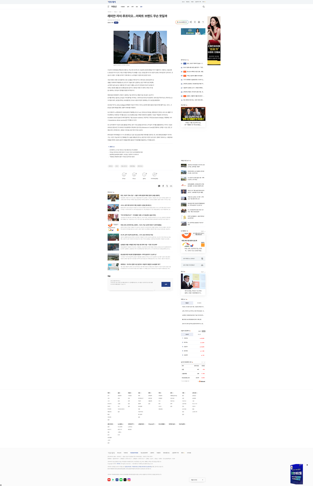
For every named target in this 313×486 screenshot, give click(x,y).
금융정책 (119, 395)
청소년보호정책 (144, 452)
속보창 (192, 1)
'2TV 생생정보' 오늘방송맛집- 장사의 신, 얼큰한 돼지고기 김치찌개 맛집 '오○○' (202, 79)
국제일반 (160, 398)
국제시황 (109, 417)
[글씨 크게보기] (203, 22)
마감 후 (193, 406)
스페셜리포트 (141, 424)
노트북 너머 (194, 411)
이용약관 (126, 452)
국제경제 (160, 395)
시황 (108, 398)
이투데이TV (131, 424)
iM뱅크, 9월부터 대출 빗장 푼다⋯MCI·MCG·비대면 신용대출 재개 (201, 96)
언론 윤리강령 (128, 466)
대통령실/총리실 (173, 395)
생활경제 (150, 401)
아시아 (160, 406)
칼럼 (193, 409)
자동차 (139, 401)
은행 (119, 398)
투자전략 (199, 303)
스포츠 (109, 440)
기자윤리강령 (135, 466)
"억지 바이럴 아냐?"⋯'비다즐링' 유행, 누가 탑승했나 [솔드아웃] (138, 215)
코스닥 (199, 334)
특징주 (187, 303)
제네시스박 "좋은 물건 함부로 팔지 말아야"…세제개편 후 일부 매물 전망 (196, 192)
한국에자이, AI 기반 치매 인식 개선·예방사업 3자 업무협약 (124, 150)
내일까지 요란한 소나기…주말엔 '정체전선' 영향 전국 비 (196, 88)
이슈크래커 (120, 426)
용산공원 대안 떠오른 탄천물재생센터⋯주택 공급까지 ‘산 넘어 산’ (138, 254)
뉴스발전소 (120, 424)
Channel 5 (151, 424)
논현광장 (194, 398)
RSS (203, 1)
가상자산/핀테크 (121, 409)
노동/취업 (184, 403)
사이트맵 (189, 452)
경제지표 (150, 398)
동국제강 (186, 351)
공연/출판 (110, 437)
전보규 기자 (110, 22)
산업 (139, 393)
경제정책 (150, 395)
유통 (139, 409)
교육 (183, 398)
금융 (119, 393)
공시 (108, 395)
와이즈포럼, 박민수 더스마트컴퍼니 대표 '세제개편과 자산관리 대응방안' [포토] (193, 293)
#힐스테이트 (124, 166)
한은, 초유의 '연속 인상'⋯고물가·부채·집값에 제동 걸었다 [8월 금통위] (140, 195)
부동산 (114, 6)
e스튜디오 (130, 426)
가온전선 (186, 338)
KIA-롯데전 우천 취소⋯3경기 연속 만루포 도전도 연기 (196, 100)
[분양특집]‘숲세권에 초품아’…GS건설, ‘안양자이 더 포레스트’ (124, 154)
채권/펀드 (110, 411)
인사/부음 (184, 409)
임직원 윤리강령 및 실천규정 (144, 466)
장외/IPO (110, 403)
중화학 (139, 403)
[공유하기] (191, 22)
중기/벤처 (140, 414)
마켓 (109, 393)
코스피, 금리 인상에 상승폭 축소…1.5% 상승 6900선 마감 (137, 235)
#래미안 (110, 166)
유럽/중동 (161, 409)
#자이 (117, 166)
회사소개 (119, 452)
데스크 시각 (194, 403)
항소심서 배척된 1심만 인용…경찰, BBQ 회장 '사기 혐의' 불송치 (200, 71)
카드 (119, 406)
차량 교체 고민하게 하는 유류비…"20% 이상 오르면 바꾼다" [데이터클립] (141, 225)
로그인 (183, 1)
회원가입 (187, 1)
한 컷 (119, 434)
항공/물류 (140, 406)
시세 (108, 401)
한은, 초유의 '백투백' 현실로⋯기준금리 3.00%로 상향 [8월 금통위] (202, 63)
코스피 (187, 334)
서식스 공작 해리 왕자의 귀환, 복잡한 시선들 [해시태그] (136, 205)
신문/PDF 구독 (198, 1)
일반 (141, 6)
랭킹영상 (130, 429)
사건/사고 (184, 401)
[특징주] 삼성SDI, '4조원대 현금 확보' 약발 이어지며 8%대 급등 (198, 83)
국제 (159, 393)
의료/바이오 (140, 411)
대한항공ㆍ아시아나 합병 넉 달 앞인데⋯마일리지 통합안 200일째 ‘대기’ (140, 264)
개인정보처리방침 (134, 452)
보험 (119, 401)
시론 (193, 401)
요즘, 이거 (120, 429)
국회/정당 (172, 398)
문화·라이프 (110, 424)
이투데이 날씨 (172, 424)
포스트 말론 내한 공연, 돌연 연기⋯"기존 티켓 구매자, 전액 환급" (198, 67)
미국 (159, 401)
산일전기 (186, 346)
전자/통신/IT (141, 398)
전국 (183, 406)
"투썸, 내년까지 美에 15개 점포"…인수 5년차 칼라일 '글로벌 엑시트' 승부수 (203, 75)
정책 (132, 6)
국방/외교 (172, 401)
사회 (183, 393)
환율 (108, 414)
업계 (128, 6)
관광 (108, 426)
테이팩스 (186, 342)
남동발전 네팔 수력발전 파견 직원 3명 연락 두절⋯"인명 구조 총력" (139, 244)
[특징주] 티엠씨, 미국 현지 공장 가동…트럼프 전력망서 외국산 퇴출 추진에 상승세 (203, 92)
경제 (149, 393)
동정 (183, 411)
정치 (171, 393)
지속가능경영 (182, 424)
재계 (139, 395)
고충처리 (152, 452)
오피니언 (194, 393)
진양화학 (186, 355)
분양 (137, 6)
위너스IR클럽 (161, 424)
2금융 (119, 403)
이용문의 (159, 452)
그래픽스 (119, 432)
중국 (159, 403)
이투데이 (110, 12)
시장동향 (123, 6)
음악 (108, 434)
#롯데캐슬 (132, 166)
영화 (108, 432)
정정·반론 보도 (166, 452)
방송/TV (109, 429)
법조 (183, 395)
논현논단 (194, 395)
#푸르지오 (140, 166)
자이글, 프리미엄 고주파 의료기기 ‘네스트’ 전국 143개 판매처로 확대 (126, 152)
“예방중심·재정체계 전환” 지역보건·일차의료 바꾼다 (122, 157)
